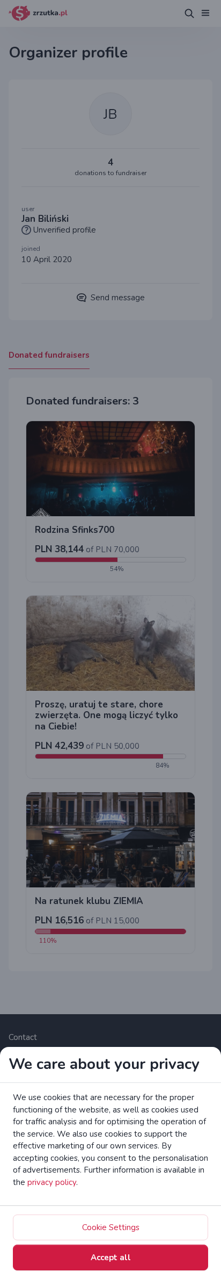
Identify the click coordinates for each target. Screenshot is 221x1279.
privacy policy (51, 1182)
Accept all (111, 1257)
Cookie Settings (110, 1227)
